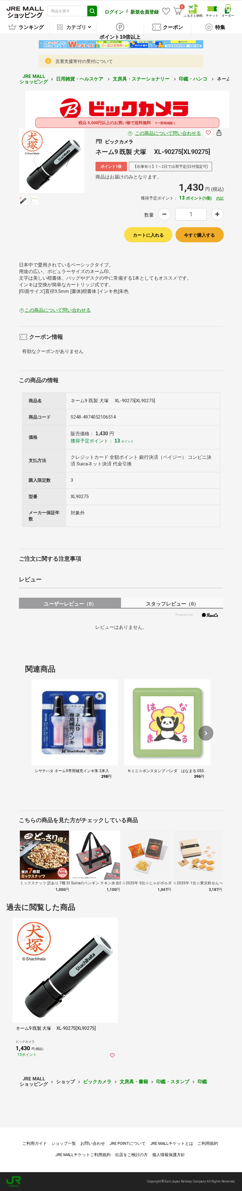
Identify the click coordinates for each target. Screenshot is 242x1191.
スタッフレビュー (172, 604)
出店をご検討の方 (131, 1154)
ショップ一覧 (63, 1143)
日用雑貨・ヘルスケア (80, 79)
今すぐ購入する (199, 235)
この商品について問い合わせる (168, 133)
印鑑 (202, 1081)
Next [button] (64, 160)
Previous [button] (39, 160)
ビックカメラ (97, 1081)
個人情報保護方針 (168, 1154)
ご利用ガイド (34, 1143)
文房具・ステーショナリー (142, 79)
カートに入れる (148, 235)
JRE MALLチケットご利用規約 (83, 1154)
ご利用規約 (208, 1143)
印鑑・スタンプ (172, 1081)
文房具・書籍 (134, 1081)
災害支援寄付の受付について (84, 61)
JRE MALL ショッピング (34, 79)
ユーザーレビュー (70, 604)
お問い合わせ (92, 1143)
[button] (206, 733)
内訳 (220, 198)
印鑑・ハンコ (194, 79)
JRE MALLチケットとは (171, 1143)
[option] (51, 160)
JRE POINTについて (127, 1143)
